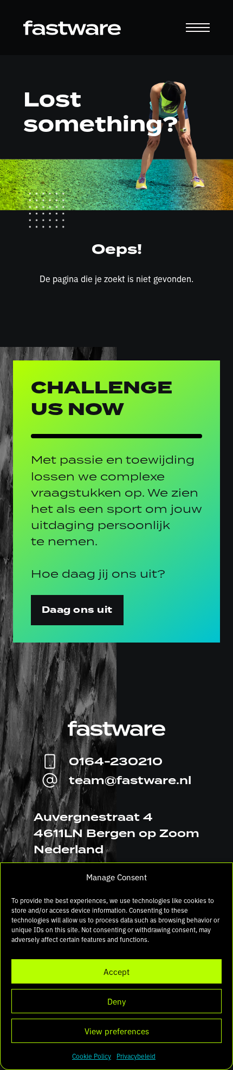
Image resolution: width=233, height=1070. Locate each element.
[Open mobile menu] (198, 27)
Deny (116, 1001)
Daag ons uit (77, 610)
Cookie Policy (91, 1056)
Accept (116, 971)
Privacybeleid (136, 1056)
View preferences (117, 1030)
